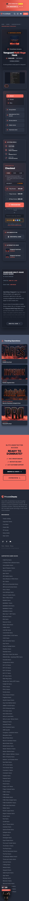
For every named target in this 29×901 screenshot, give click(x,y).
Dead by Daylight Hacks (9, 646)
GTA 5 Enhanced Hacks (9, 708)
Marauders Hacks (7, 735)
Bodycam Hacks (7, 622)
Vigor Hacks (6, 875)
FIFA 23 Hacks (6, 689)
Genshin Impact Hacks (8, 700)
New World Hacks (7, 762)
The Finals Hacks (7, 848)
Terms (3, 546)
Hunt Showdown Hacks (9, 727)
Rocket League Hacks (8, 810)
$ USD (8, 173)
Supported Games (7, 521)
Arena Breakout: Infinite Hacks (10, 578)
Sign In (25, 13)
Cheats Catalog (7, 518)
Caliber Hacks (6, 627)
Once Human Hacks (8, 767)
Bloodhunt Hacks (7, 616)
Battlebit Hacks (7, 600)
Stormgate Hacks (7, 837)
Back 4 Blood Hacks (8, 597)
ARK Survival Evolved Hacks (10, 587)
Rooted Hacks (6, 816)
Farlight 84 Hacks (7, 684)
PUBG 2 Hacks (6, 791)
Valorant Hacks (6, 867)
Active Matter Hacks (8, 565)
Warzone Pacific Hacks (8, 883)
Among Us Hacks (7, 570)
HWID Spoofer (6, 730)
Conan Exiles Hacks (8, 632)
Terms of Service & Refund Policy (14, 225)
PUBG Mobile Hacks (8, 797)
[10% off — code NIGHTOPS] (6, 888)
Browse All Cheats (13, 471)
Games (8, 24)
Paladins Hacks (7, 775)
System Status (13, 478)
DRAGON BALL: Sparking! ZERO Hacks (13, 657)
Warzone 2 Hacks (7, 880)
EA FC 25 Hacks (7, 667)
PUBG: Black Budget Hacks (10, 800)
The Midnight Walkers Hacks (10, 856)
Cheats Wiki (6, 527)
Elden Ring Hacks (7, 678)
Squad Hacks (6, 835)
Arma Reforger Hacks (8, 592)
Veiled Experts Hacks (8, 872)
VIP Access (5, 530)
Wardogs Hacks (7, 878)
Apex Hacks (6, 573)
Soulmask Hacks (7, 827)
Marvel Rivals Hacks (8, 738)
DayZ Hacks (6, 643)
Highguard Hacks (7, 721)
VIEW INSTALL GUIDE (15, 236)
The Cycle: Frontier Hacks (9, 843)
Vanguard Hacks (16, 24)
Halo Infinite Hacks (7, 713)
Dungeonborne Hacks (8, 662)
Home (3, 24)
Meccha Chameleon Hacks (9, 740)
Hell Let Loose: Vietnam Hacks (10, 719)
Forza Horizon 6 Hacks (8, 694)
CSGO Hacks (6, 638)
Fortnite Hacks (6, 692)
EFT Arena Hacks (7, 676)
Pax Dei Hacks (6, 781)
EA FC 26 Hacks (7, 670)
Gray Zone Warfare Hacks (9, 703)
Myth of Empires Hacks (8, 756)
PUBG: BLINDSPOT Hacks (9, 802)
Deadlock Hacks (7, 649)
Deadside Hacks (7, 651)
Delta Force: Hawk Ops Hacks (10, 654)
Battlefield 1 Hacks (7, 603)
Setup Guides (6, 533)
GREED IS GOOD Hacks (9, 705)
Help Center (6, 535)
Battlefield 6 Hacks (7, 611)
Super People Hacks (8, 840)
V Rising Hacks (6, 864)
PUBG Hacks (6, 794)
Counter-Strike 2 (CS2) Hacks (10, 635)
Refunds (7, 546)
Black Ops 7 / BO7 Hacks (9, 614)
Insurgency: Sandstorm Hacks (10, 732)
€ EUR (14, 173)
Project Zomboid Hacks (9, 789)
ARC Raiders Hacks (8, 576)
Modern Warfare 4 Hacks (9, 748)
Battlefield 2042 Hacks (8, 605)
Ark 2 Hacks (6, 581)
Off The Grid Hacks (8, 765)
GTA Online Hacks (7, 711)
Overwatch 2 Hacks (8, 770)
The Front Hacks (7, 854)
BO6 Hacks (6, 619)
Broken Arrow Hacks (8, 624)
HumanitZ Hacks (7, 724)
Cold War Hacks (7, 630)
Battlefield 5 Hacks (7, 608)
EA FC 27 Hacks (7, 673)
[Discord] (20, 13)
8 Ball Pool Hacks (7, 560)
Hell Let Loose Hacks (8, 716)
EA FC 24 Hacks (7, 665)
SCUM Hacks (6, 821)
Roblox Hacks (6, 808)
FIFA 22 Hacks (6, 686)
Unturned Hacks (7, 862)
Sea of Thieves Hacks (8, 824)
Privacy (11, 546)
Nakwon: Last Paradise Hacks (10, 759)
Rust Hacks (6, 818)
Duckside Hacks (7, 659)
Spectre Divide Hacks (8, 829)
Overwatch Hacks (7, 773)
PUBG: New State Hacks (9, 805)
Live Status (5, 524)
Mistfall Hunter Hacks (8, 746)
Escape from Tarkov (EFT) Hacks (11, 681)
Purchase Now (15, 205)
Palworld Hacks (7, 778)
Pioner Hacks (6, 783)
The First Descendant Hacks (10, 851)
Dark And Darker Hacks (9, 641)
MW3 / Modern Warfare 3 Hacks (11, 754)
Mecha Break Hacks (8, 743)
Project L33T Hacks (8, 786)
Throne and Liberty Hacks (9, 859)
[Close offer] (10, 885)
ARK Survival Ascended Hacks (10, 584)
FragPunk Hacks (7, 697)
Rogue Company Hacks (9, 813)
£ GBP (20, 173)
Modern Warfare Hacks (8, 751)
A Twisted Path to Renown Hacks (11, 562)
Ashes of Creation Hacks (9, 595)
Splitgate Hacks (7, 832)
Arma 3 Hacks (6, 589)
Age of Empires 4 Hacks (9, 568)
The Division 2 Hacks (8, 845)
